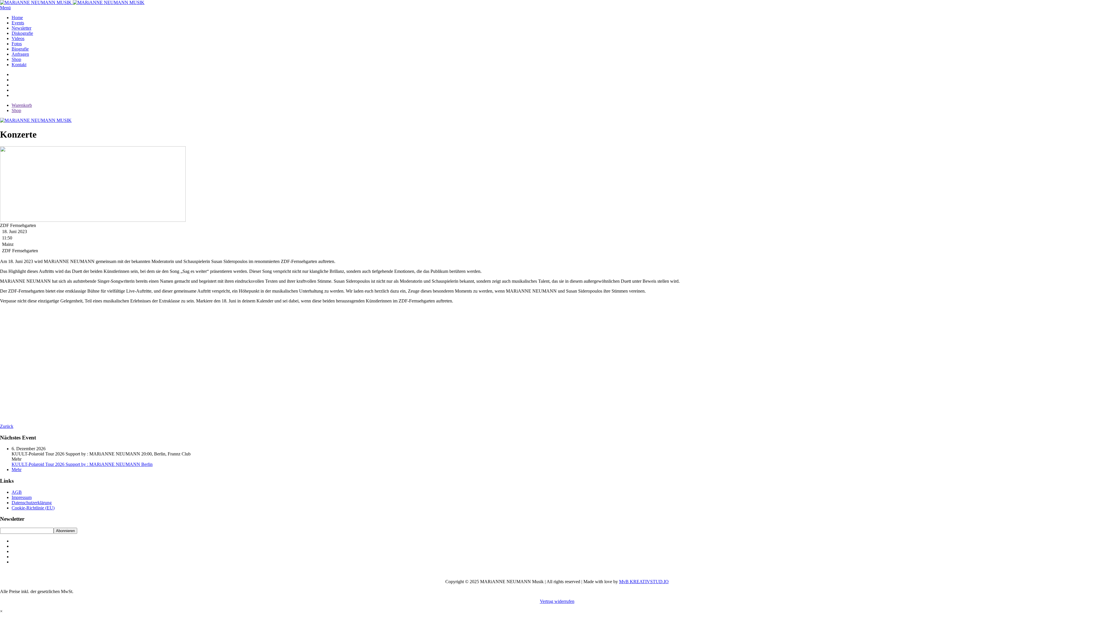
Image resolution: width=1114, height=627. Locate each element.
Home (17, 17)
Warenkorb (22, 105)
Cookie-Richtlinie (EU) (33, 507)
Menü (5, 7)
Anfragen (20, 54)
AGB (17, 492)
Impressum (22, 497)
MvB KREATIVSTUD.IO (644, 581)
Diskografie (22, 33)
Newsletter (21, 28)
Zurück (6, 426)
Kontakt (19, 64)
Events (18, 22)
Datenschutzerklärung (32, 502)
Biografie (20, 48)
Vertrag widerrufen (557, 601)
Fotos (17, 43)
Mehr (16, 469)
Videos (18, 38)
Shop (16, 59)
